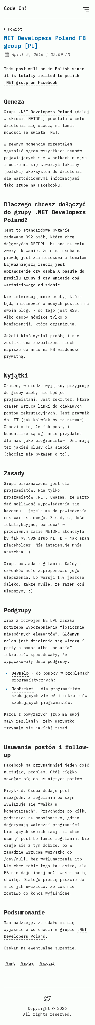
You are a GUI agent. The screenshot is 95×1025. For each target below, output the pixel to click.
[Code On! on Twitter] (47, 998)
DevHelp (20, 673)
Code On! (15, 8)
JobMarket (23, 688)
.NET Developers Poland (45, 111)
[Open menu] (86, 9)
